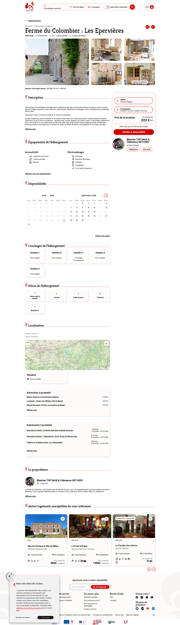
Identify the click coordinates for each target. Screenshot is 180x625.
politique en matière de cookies (28, 608)
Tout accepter (45, 617)
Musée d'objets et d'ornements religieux (43, 397)
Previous (149, 569)
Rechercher (132, 7)
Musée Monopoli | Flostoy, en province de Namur (46, 405)
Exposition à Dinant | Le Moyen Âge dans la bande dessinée (50, 430)
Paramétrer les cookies (23, 617)
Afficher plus (30, 129)
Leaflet (89, 369)
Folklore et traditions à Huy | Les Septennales (45, 442)
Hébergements (34, 21)
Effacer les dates (102, 236)
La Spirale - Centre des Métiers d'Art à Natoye (45, 401)
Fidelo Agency (153, 615)
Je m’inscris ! (100, 587)
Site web (146, 149)
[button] (67, 352)
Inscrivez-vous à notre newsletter (90, 580)
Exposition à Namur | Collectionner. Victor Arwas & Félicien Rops (52, 436)
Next (63, 528)
